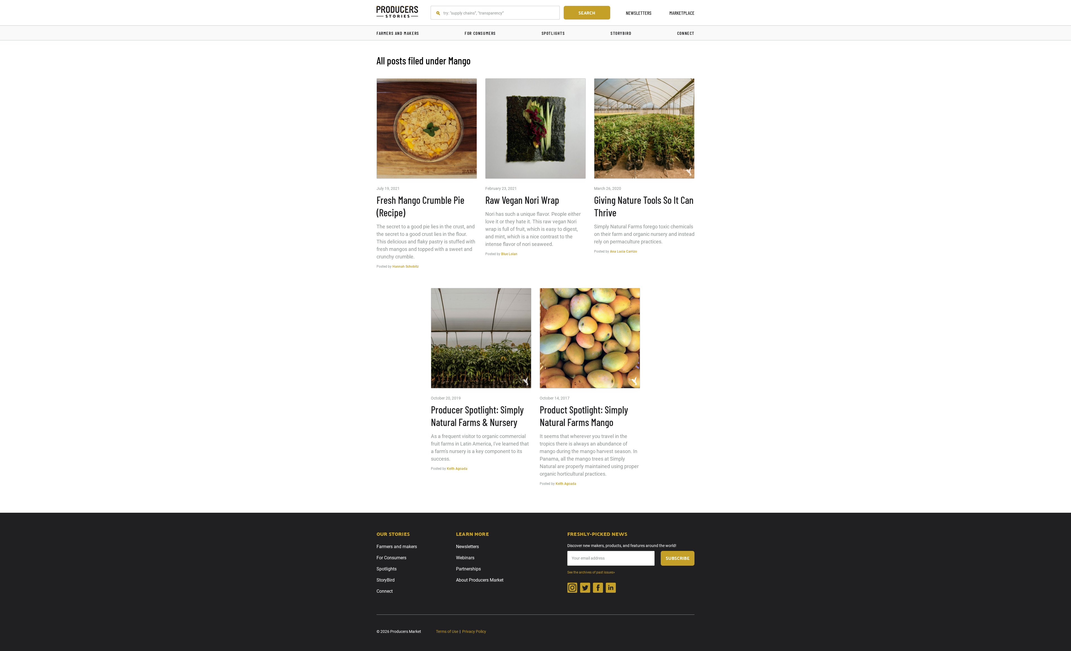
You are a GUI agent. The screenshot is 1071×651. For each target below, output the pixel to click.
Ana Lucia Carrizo (623, 251)
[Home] (397, 13)
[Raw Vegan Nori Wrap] (535, 128)
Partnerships (468, 569)
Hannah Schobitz (405, 266)
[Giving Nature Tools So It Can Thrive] (644, 128)
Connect (385, 591)
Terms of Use (447, 631)
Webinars (465, 557)
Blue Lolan (509, 254)
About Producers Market (479, 580)
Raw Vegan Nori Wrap (522, 200)
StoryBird (386, 580)
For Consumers (391, 557)
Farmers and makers (397, 546)
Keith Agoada (457, 469)
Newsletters (639, 13)
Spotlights (387, 569)
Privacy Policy (474, 631)
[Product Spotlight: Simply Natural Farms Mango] (590, 338)
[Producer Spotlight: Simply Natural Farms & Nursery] (481, 338)
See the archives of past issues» (591, 572)
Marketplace (681, 13)
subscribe (677, 558)
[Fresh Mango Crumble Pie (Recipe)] (427, 128)
